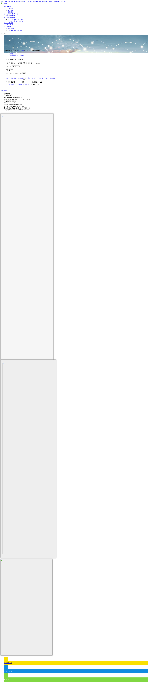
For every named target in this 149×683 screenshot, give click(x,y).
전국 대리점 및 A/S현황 (16, 55)
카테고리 (8, 66)
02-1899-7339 (27, 84)
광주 (35, 78)
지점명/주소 (9, 70)
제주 (53, 78)
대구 (44, 78)
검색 (24, 73)
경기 (13, 78)
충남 (29, 78)
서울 (7, 78)
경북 (41, 78)
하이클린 (21, 50)
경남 (50, 78)
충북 (19, 78)
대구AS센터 (18, 84)
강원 (16, 78)
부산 (57, 78)
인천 (10, 78)
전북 (32, 78)
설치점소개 (12, 54)
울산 (47, 78)
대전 (25, 78)
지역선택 (8, 68)
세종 (22, 78)
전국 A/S (11, 84)
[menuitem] (76, 9)
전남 (38, 78)
